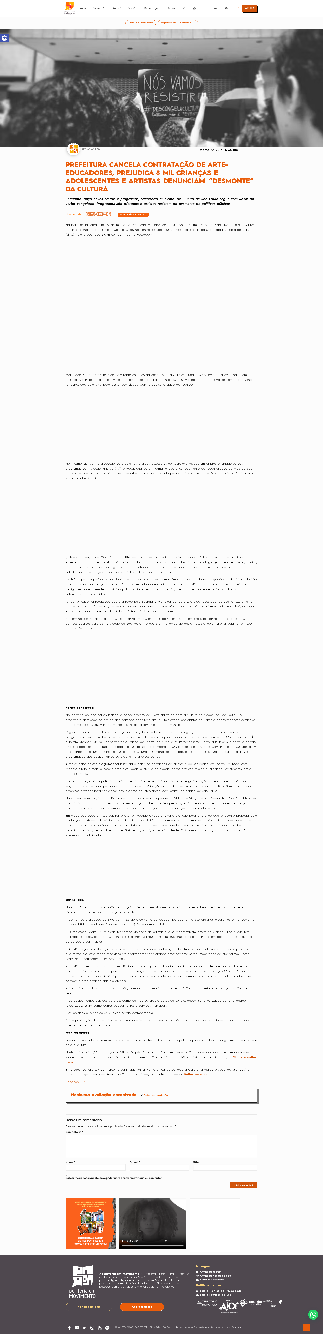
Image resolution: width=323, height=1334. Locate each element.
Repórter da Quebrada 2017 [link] (178, 23)
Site (196, 1162)
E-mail (135, 1162)
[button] (88, 214)
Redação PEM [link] (76, 1082)
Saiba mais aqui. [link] (197, 1074)
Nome (70, 1162)
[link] (4, 38)
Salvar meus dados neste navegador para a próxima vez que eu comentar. (114, 1178)
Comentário (74, 1132)
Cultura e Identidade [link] (141, 23)
